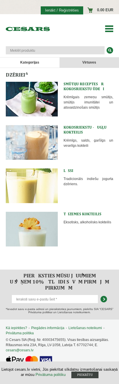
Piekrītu (85, 375)
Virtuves (89, 62)
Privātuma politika (20, 333)
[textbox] (55, 50)
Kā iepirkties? (16, 328)
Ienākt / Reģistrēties (62, 10)
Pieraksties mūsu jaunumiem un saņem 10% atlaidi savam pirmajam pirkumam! (59, 281)
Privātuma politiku (51, 374)
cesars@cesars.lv (20, 350)
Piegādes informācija (47, 328)
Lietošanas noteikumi (85, 328)
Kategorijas (29, 62)
